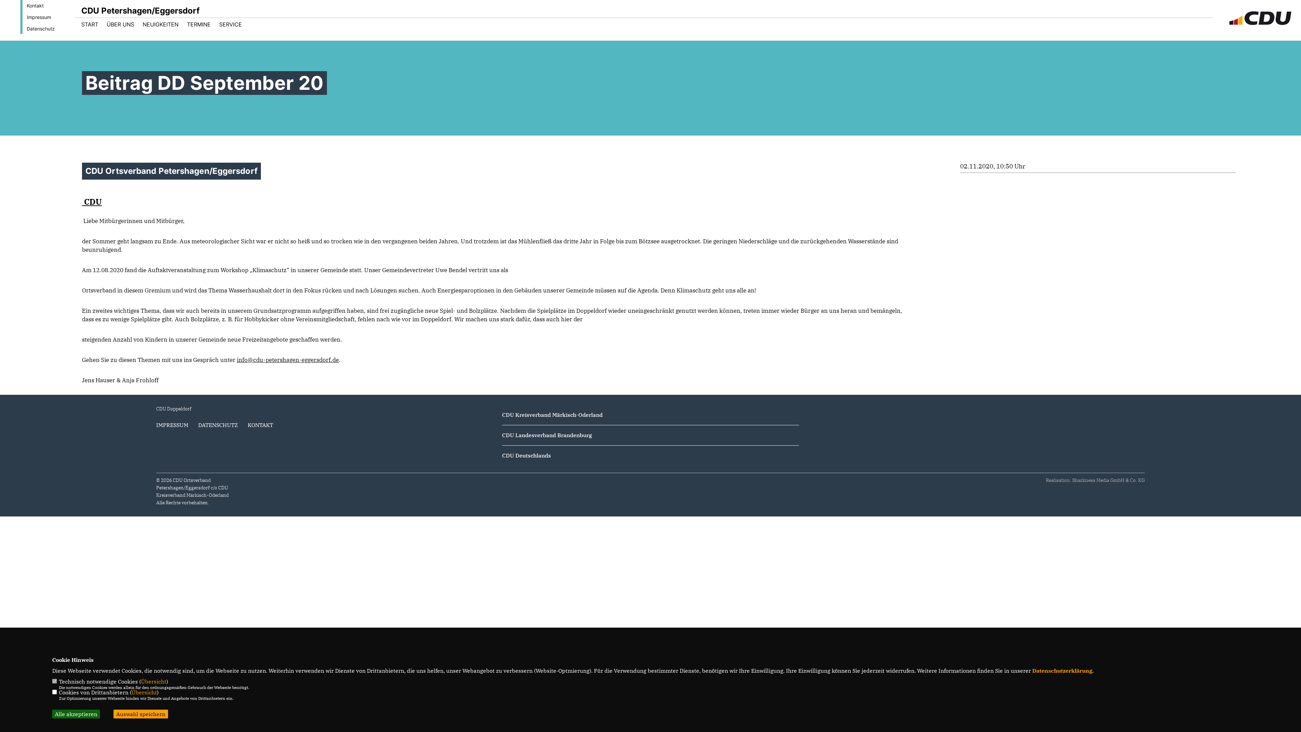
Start (89, 24)
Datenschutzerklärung (1062, 670)
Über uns (120, 24)
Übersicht (153, 681)
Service (230, 24)
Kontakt (35, 5)
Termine (199, 24)
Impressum (39, 17)
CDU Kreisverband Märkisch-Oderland (552, 414)
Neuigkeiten (161, 24)
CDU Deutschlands (526, 455)
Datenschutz (41, 29)
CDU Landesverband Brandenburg (547, 435)
